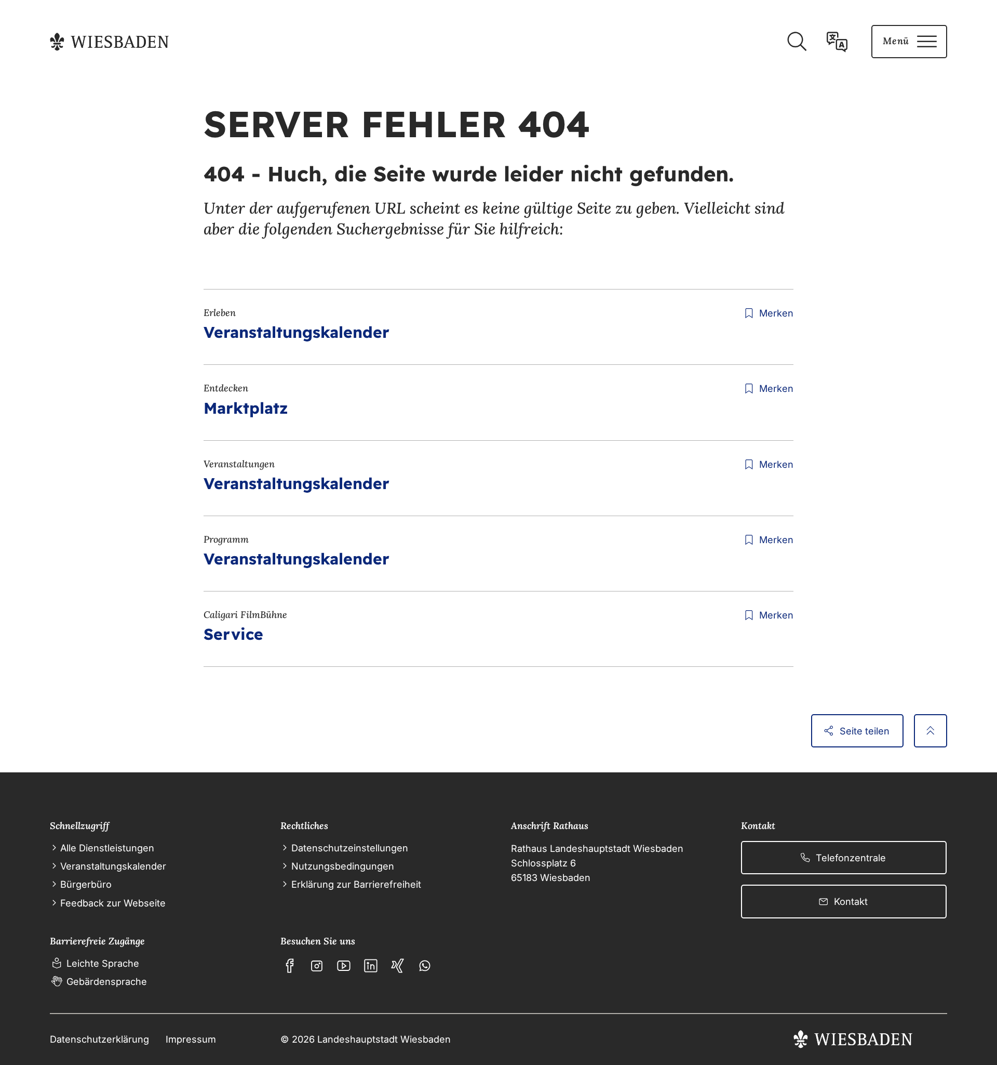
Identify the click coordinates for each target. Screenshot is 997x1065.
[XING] (397, 965)
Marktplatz (246, 408)
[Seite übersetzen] (837, 42)
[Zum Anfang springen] (930, 730)
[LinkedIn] (370, 965)
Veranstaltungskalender (296, 332)
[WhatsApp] (424, 965)
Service (233, 634)
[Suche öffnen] (797, 42)
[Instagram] (316, 965)
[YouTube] (343, 965)
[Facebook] (289, 965)
